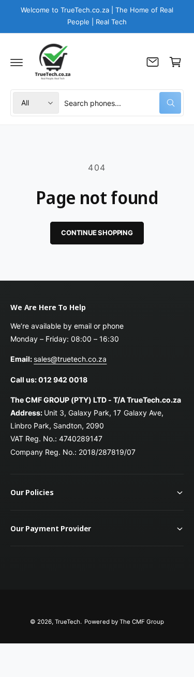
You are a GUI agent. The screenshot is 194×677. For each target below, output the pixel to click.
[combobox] (123, 102)
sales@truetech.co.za (70, 359)
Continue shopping (97, 232)
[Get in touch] (152, 62)
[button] (16, 62)
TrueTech (67, 621)
